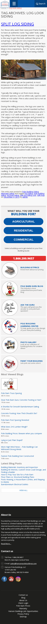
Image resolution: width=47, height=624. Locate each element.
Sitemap (23, 616)
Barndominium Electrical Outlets (14, 484)
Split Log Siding (17, 24)
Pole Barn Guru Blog (31, 286)
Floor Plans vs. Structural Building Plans (17, 477)
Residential (23, 230)
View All (23, 490)
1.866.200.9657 (23, 258)
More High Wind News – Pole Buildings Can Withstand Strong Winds (19, 448)
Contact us (23, 595)
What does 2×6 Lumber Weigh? (14, 427)
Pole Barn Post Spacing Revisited (15, 420)
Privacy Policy (23, 614)
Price (29, 267)
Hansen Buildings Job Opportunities (23, 611)
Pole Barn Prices (23, 606)
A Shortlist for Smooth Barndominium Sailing (20, 406)
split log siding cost (28, 195)
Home (3, 8)
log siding (29, 193)
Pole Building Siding (30, 191)
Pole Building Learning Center (29, 324)
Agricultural (23, 221)
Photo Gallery (28, 342)
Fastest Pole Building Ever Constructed (17, 456)
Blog (23, 597)
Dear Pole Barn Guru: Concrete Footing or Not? (21, 400)
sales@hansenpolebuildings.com (23, 563)
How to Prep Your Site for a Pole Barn (17, 474)
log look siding (13, 195)
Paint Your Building (31, 361)
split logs (41, 195)
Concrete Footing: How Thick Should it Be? (19, 413)
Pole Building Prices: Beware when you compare (21, 433)
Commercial (23, 239)
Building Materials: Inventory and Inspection (19, 467)
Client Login (23, 603)
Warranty (23, 608)
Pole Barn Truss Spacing (11, 393)
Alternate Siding (7, 193)
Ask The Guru (27, 304)
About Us (23, 600)
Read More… (6, 543)
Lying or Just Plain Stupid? (12, 440)
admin (25, 197)
